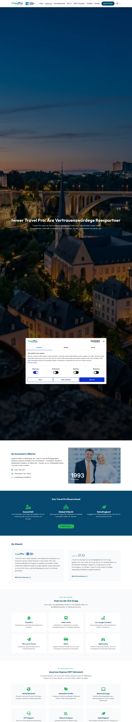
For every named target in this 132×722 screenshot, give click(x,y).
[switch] (55, 372)
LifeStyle (90, 3)
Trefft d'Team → (66, 526)
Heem (41, 3)
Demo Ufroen (108, 3)
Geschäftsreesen (59, 3)
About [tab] (93, 347)
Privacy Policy (32, 362)
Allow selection (66, 379)
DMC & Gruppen (79, 3)
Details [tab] (66, 347)
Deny (40, 379)
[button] (118, 3)
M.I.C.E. (69, 3)
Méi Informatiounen (22, 577)
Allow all (92, 379)
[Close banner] (103, 341)
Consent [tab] (39, 347)
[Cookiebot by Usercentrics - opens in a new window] (92, 341)
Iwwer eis (48, 3)
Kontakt (97, 3)
